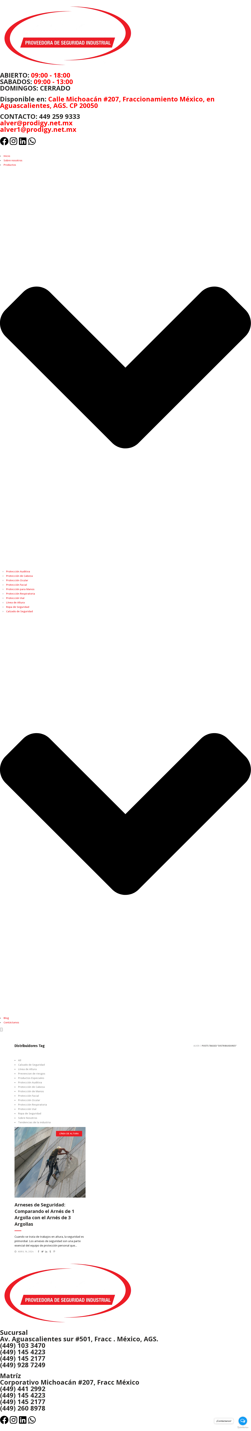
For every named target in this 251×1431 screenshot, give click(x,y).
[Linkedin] (22, 141)
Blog (6, 1018)
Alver (196, 1045)
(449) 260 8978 (22, 1408)
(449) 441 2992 (22, 1388)
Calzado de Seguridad (19, 611)
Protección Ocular (17, 580)
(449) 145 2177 (22, 1358)
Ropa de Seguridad (17, 607)
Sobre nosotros (13, 160)
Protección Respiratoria (20, 593)
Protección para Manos (20, 589)
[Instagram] (13, 141)
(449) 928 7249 (22, 1364)
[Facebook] (4, 141)
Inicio (7, 156)
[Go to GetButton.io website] (242, 1427)
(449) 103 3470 (22, 1345)
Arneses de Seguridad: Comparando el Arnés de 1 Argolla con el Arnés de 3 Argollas (44, 1214)
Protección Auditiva (18, 571)
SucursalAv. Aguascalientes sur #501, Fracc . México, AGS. (79, 1335)
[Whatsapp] (32, 141)
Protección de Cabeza (19, 575)
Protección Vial (15, 598)
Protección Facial (16, 584)
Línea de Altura (15, 602)
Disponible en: (107, 102)
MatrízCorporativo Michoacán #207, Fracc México (69, 1378)
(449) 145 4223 (22, 1351)
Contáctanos (11, 1022)
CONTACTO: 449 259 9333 (40, 116)
